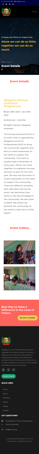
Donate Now (8, 376)
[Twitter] (3, 370)
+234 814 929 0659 (8, 1)
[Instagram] (13, 370)
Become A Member (27, 318)
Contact (6, 410)
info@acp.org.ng (20, 1)
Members (6, 398)
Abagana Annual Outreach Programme (16, 103)
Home (3, 62)
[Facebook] (8, 370)
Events (5, 402)
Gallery (5, 406)
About (5, 394)
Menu (34, 12)
